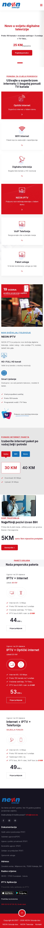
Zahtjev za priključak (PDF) (12, 851)
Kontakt (38, 924)
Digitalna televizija (22, 167)
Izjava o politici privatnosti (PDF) (14, 841)
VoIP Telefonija (22, 231)
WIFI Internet (22, 136)
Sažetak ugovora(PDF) (10, 837)
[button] (14, 62)
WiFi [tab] (15, 454)
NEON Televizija (26, 924)
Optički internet (22, 105)
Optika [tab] (5, 454)
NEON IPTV (22, 197)
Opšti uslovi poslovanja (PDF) (13, 832)
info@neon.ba (32, 815)
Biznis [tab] (25, 454)
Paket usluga (22, 262)
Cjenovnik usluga (8, 855)
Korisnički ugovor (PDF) (11, 846)
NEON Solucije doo (32, 920)
